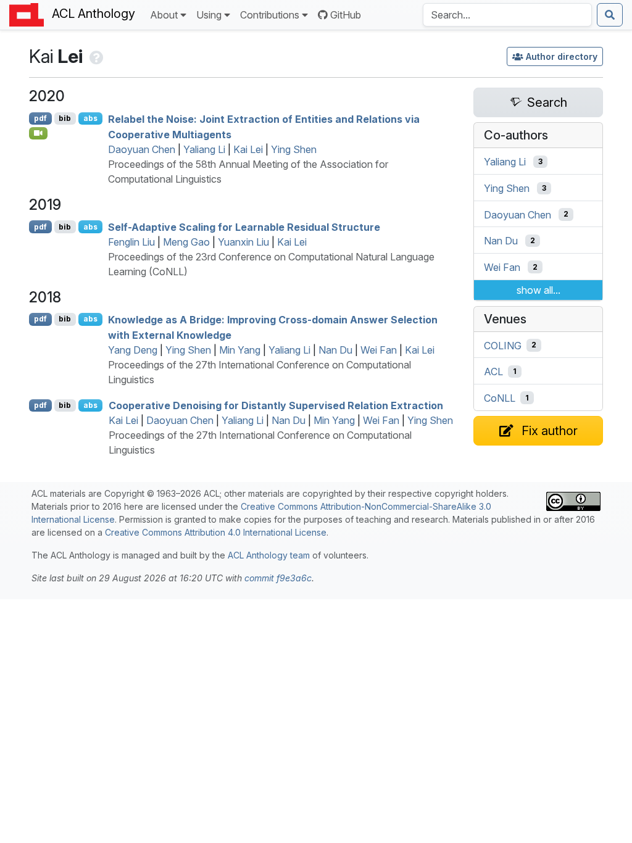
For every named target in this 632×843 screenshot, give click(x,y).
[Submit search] (610, 15)
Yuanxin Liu (243, 242)
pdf (40, 118)
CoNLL (499, 398)
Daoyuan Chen (141, 149)
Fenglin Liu (131, 242)
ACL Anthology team (269, 555)
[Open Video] (38, 133)
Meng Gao (186, 242)
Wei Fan (378, 350)
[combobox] (507, 15)
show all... (538, 290)
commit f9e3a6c (278, 578)
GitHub (345, 15)
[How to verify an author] (95, 56)
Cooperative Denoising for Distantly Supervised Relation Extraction (276, 405)
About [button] (164, 15)
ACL (493, 371)
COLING (503, 345)
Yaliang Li (204, 149)
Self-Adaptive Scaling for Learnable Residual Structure (244, 227)
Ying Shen (294, 149)
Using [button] (209, 15)
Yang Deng (132, 350)
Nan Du (335, 350)
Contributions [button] (269, 15)
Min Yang (239, 350)
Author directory (561, 56)
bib (65, 118)
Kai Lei (248, 149)
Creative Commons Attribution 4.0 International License (215, 532)
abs (90, 118)
